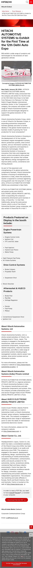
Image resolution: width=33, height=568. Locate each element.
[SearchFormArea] (27, 2)
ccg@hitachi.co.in (12, 518)
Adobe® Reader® (15, 493)
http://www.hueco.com (11, 431)
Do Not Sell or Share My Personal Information (16, 564)
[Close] (31, 535)
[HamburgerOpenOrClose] (31, 2)
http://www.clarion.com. (15, 484)
